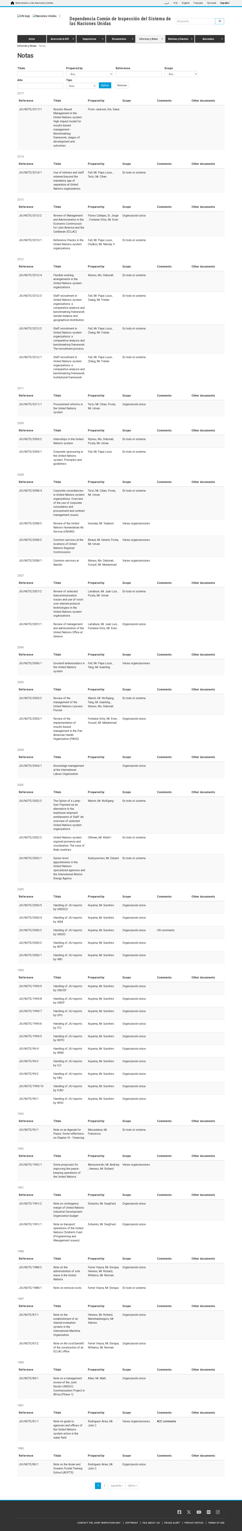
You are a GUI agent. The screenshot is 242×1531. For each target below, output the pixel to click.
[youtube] (198, 1512)
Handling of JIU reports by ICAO (67, 1088)
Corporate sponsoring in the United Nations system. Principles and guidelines (68, 458)
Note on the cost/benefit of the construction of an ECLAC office (68, 1347)
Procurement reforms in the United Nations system (68, 408)
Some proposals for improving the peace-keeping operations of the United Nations (67, 1171)
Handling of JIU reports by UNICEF (67, 988)
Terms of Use (216, 1523)
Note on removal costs (67, 1288)
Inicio (32, 39)
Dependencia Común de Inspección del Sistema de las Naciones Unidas (120, 21)
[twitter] (189, 1512)
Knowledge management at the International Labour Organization (68, 770)
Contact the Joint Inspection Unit (98, 1523)
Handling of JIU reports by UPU (67, 1013)
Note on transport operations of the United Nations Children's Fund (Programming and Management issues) (68, 1232)
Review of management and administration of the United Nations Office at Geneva (68, 630)
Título (21, 68)
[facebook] (179, 1512)
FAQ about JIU (151, 1523)
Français (198, 3)
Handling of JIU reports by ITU (67, 1025)
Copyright (131, 1523)
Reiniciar (122, 85)
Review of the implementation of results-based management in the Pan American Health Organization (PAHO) (67, 729)
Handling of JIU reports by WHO (67, 1101)
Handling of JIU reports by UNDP (67, 1000)
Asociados (204, 39)
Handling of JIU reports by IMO (67, 957)
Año (20, 80)
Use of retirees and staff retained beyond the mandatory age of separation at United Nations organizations (68, 180)
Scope (168, 68)
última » (132, 1485)
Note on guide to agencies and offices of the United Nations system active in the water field (67, 1429)
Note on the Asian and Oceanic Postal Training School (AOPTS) (67, 1468)
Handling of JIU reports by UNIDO (67, 932)
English (186, 3)
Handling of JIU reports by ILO (67, 1063)
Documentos (116, 39)
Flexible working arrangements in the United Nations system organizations (67, 281)
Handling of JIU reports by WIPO (67, 1038)
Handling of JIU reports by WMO (67, 1050)
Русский (211, 3)
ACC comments (166, 1421)
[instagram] (218, 1512)
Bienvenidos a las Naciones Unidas (34, 3)
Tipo (69, 80)
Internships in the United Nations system (68, 441)
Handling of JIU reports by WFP (67, 945)
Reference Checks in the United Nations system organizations (68, 244)
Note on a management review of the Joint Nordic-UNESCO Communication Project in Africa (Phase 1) (69, 1386)
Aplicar (105, 85)
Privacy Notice (194, 1523)
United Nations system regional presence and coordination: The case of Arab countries (69, 843)
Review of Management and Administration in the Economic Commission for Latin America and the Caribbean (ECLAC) (68, 223)
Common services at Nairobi (66, 562)
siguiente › (117, 1485)
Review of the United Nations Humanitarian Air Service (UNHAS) (68, 527)
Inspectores (86, 39)
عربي (166, 3)
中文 (175, 3)
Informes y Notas (147, 39)
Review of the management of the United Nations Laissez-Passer (68, 704)
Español (224, 3)
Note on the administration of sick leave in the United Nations (66, 1273)
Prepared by (74, 68)
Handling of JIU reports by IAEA (67, 919)
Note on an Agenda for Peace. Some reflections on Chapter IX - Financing (68, 1134)
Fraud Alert (172, 1523)
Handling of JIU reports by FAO (67, 1076)
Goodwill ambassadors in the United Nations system (69, 667)
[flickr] (208, 1512)
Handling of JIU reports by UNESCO (67, 907)
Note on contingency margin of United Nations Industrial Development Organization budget (68, 1209)
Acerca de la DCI (58, 39)
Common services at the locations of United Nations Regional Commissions (68, 546)
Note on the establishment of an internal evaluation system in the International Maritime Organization (66, 1325)
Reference (123, 68)
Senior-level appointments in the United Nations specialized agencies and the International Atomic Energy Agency (69, 868)
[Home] (30, 1510)
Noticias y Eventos (176, 39)
